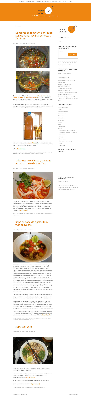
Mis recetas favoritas (47, 152)
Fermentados (62, 134)
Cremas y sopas (20, 152)
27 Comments (32, 43)
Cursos (60, 109)
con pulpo (20, 97)
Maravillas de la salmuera (64, 90)
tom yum (41, 153)
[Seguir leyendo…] (21, 149)
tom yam (37, 153)
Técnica (14, 153)
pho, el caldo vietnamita (32, 97)
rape (17, 319)
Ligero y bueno (26, 213)
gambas (18, 215)
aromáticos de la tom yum (33, 143)
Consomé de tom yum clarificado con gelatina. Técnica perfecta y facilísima (34, 35)
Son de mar (45, 213)
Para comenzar (61, 113)
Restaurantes (62, 145)
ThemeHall (75, 394)
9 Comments (31, 168)
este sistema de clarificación (42, 96)
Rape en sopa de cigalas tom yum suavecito (31, 223)
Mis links (64, 1)
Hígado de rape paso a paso (65, 88)
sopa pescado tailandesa (24, 319)
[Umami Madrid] (45, 16)
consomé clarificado (30, 153)
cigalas (14, 319)
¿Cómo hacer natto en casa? (65, 94)
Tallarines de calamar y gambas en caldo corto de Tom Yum (33, 162)
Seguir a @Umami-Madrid (64, 64)
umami (43, 387)
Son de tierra (61, 118)
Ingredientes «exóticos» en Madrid (43, 1)
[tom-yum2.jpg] (33, 363)
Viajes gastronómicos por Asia (65, 141)
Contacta (70, 1)
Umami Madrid (24, 394)
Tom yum (32, 142)
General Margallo (30, 377)
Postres (60, 122)
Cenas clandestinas (63, 107)
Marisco (31, 213)
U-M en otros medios (56, 1)
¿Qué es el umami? (30, 1)
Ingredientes (61, 138)
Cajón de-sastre (62, 140)
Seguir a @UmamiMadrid (64, 73)
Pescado (40, 318)
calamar (14, 215)
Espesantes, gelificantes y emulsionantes (33, 152)
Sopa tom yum (23, 326)
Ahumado (61, 136)
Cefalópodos (20, 213)
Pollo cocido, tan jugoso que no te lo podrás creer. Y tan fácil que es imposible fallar (68, 98)
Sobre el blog (22, 1)
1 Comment (30, 229)
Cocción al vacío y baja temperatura (67, 130)
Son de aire (61, 120)
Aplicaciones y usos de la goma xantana (67, 92)
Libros (60, 143)
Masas (59, 124)
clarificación (23, 153)
